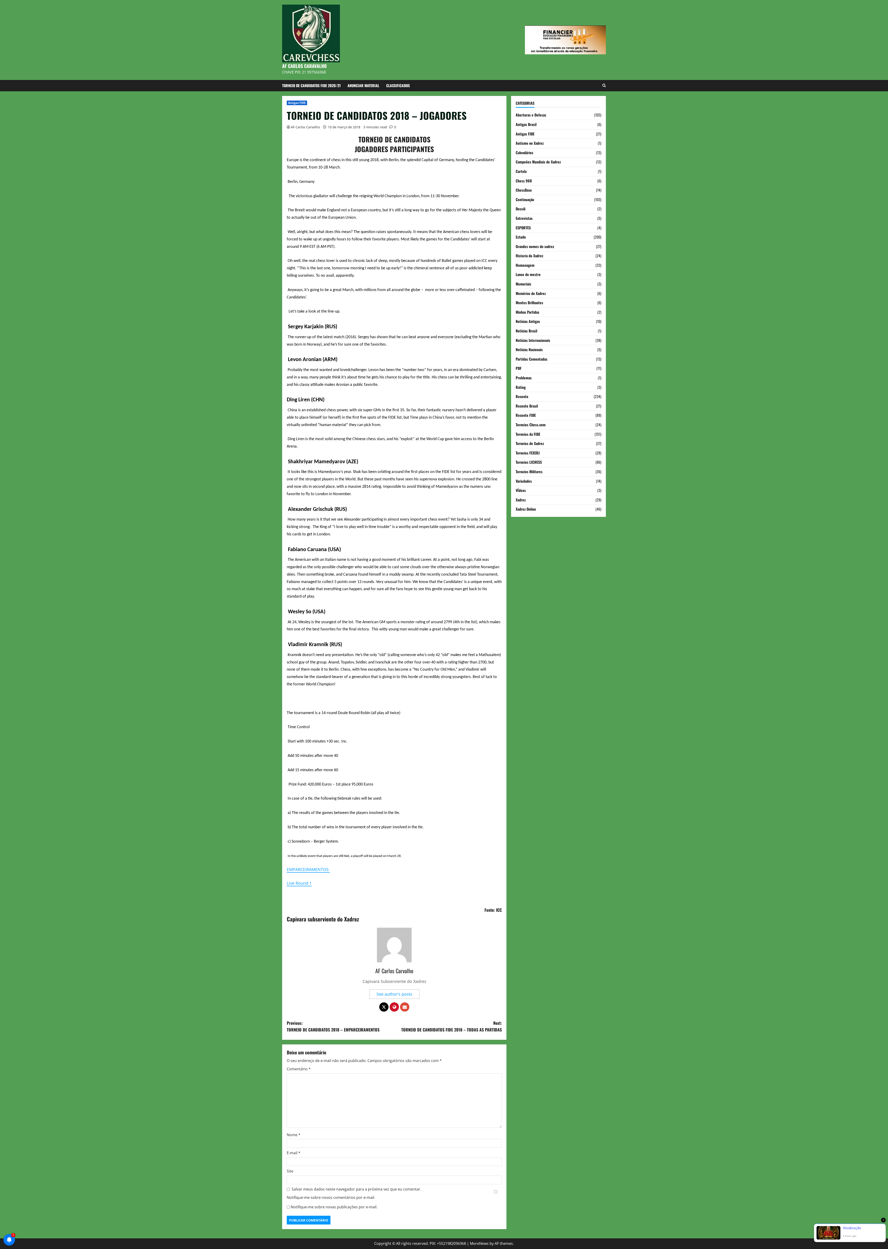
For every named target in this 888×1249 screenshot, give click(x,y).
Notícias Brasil (526, 331)
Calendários (524, 152)
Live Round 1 (299, 883)
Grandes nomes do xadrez (535, 246)
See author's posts (394, 994)
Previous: (333, 1026)
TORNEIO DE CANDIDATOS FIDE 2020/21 (311, 85)
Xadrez (521, 499)
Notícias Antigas (528, 321)
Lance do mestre (528, 274)
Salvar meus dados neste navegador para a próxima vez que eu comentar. (356, 1189)
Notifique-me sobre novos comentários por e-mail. (331, 1197)
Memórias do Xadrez (531, 293)
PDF (518, 368)
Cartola (521, 171)
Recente (522, 396)
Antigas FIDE (297, 103)
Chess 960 (524, 180)
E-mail (293, 1152)
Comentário (299, 1068)
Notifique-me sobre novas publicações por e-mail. (334, 1206)
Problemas (524, 378)
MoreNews (479, 1243)
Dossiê (521, 209)
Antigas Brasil (526, 124)
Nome (293, 1134)
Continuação (525, 199)
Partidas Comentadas (531, 359)
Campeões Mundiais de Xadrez (538, 162)
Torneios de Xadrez (530, 443)
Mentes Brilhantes (529, 302)
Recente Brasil (527, 405)
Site (290, 1171)
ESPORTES (523, 227)
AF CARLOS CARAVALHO (304, 65)
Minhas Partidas (527, 312)
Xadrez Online (526, 509)
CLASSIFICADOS (398, 85)
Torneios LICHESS (529, 462)
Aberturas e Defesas (531, 115)
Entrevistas (524, 218)
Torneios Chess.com (531, 424)
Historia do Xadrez (529, 255)
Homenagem (525, 265)
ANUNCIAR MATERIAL (363, 85)
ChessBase (524, 190)
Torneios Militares (529, 471)
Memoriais (523, 284)
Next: (451, 1026)
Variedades (524, 481)
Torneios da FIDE (528, 434)
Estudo (521, 237)
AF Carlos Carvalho (305, 127)
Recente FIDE (526, 415)
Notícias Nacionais (529, 349)
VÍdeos (521, 490)
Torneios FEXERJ (528, 452)
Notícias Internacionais (533, 340)
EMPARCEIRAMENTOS (308, 869)
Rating (521, 387)
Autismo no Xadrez (530, 143)
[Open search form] (604, 85)
